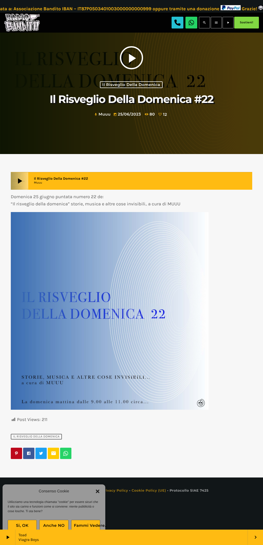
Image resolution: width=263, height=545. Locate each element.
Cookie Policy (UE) (149, 491)
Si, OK (22, 525)
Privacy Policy (115, 491)
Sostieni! (246, 22)
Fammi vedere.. (87, 525)
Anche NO (54, 525)
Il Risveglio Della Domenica (131, 84)
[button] (97, 491)
